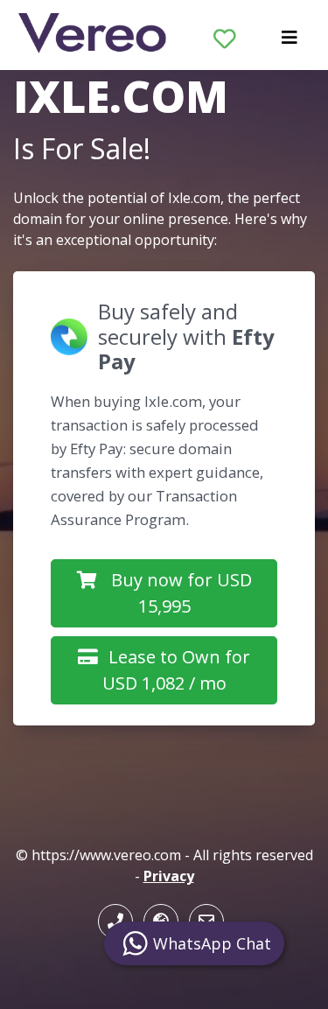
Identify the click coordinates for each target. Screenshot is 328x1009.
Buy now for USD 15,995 (181, 593)
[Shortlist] (224, 35)
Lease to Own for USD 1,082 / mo (176, 670)
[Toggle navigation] (289, 42)
